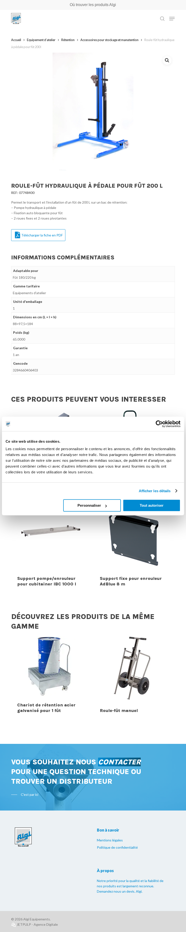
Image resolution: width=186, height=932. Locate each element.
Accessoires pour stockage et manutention (109, 40)
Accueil (16, 40)
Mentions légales (110, 840)
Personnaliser (89, 505)
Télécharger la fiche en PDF (42, 235)
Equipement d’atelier (41, 40)
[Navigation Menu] (172, 18)
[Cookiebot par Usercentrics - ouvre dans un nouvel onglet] (159, 423)
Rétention (68, 40)
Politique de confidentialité (117, 847)
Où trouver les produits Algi (93, 5)
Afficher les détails (155, 491)
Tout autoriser (151, 505)
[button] (167, 60)
